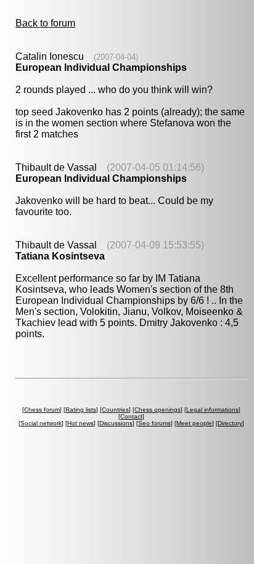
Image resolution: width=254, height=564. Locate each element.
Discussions (116, 423)
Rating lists (80, 409)
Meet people (194, 423)
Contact (131, 416)
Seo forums (154, 423)
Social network (41, 423)
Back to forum (45, 23)
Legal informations (212, 409)
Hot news (80, 423)
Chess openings (157, 409)
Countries (115, 409)
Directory (230, 423)
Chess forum (42, 409)
